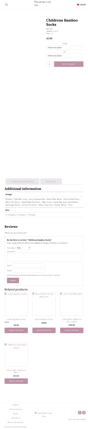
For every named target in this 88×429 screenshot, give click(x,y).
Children (55, 31)
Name (9, 265)
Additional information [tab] (22, 181)
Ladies (15, 405)
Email (9, 270)
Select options (16, 330)
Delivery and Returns (16, 427)
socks (52, 33)
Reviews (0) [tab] (51, 181)
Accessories (16, 409)
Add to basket (68, 64)
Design (65, 43)
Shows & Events (16, 422)
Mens (15, 414)
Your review (11, 251)
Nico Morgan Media (77, 419)
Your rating (11, 248)
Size (64, 52)
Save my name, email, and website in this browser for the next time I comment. (34, 275)
